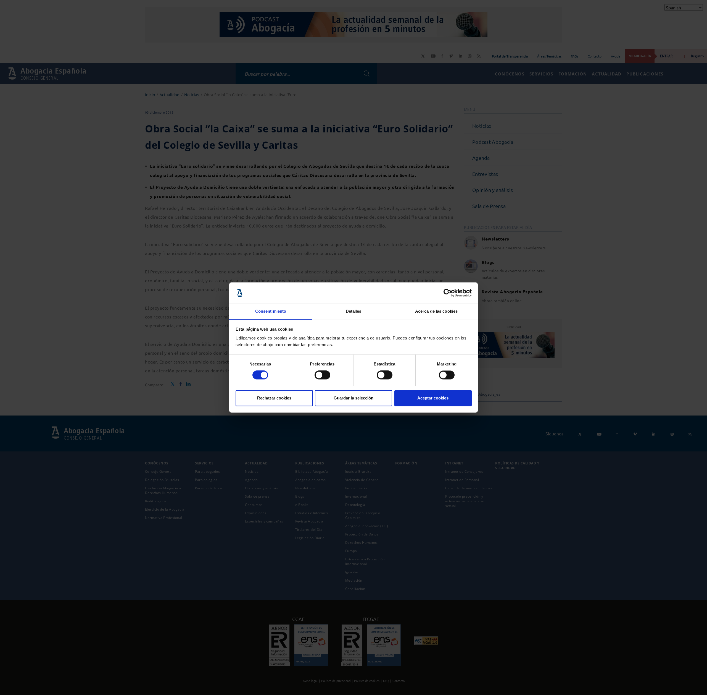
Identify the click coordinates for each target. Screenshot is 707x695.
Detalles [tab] (354, 311)
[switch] (322, 375)
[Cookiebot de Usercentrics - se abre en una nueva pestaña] (447, 293)
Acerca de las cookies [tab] (436, 311)
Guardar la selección (353, 398)
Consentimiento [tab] (270, 311)
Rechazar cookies (274, 398)
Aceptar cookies (433, 398)
